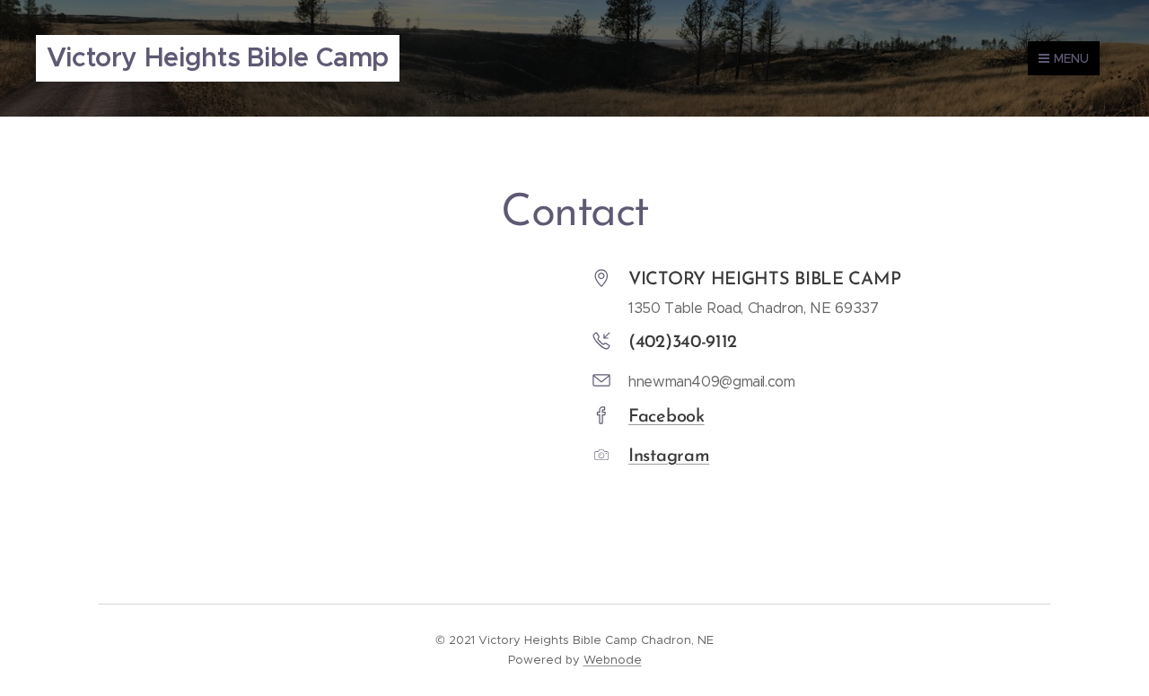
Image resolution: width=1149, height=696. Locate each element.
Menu (1071, 58)
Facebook (666, 417)
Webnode (612, 659)
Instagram (668, 456)
